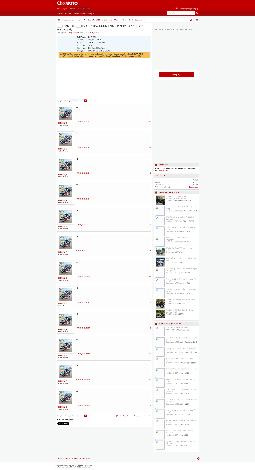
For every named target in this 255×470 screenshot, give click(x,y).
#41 (150, 121)
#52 (150, 405)
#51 (150, 379)
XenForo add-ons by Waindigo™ (66, 467)
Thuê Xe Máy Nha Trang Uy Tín (177, 327)
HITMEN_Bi (91, 33)
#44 (150, 199)
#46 (150, 250)
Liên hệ (67, 458)
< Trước (73, 101)
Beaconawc (193, 187)
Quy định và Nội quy (86, 458)
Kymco (168, 252)
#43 (150, 173)
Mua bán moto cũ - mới (80, 9)
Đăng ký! (177, 75)
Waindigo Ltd (86, 467)
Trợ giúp (74, 458)
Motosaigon (62, 9)
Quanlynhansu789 (172, 231)
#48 (150, 302)
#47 (150, 276)
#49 (150, 328)
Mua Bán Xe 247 (172, 211)
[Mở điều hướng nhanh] (191, 20)
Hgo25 (168, 330)
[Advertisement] (104, 79)
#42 (150, 147)
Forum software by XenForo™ (74, 465)
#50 (150, 354)
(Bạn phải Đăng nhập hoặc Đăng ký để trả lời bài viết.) (133, 416)
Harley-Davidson (73, 33)
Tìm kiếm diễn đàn (64, 14)
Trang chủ (60, 458)
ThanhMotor (170, 200)
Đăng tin (91, 14)
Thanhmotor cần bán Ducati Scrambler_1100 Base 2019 (176, 197)
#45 (150, 225)
